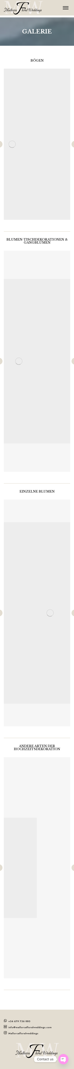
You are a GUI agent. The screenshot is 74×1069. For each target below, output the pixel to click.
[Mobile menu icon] (65, 8)
